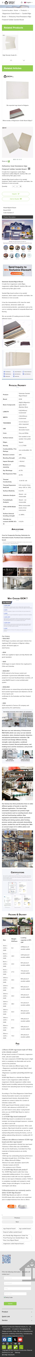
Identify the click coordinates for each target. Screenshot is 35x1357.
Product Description (10, 217)
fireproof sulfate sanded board (12, 1232)
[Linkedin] (9, 1339)
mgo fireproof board (9, 1228)
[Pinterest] (19, 1343)
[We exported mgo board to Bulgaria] (17, 88)
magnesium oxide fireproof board (13, 1243)
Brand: (5, 210)
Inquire (14, 194)
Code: (5, 212)
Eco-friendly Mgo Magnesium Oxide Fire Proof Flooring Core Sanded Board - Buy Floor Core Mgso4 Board (15, 1238)
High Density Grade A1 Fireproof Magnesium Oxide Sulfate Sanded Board (10, 55)
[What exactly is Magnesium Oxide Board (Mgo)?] (17, 113)
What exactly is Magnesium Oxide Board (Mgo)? (17, 120)
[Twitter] (15, 1339)
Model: (5, 207)
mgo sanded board (25, 1228)
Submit (10, 1303)
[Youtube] (20, 1339)
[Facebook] (4, 1339)
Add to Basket (14, 199)
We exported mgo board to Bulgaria (17, 105)
